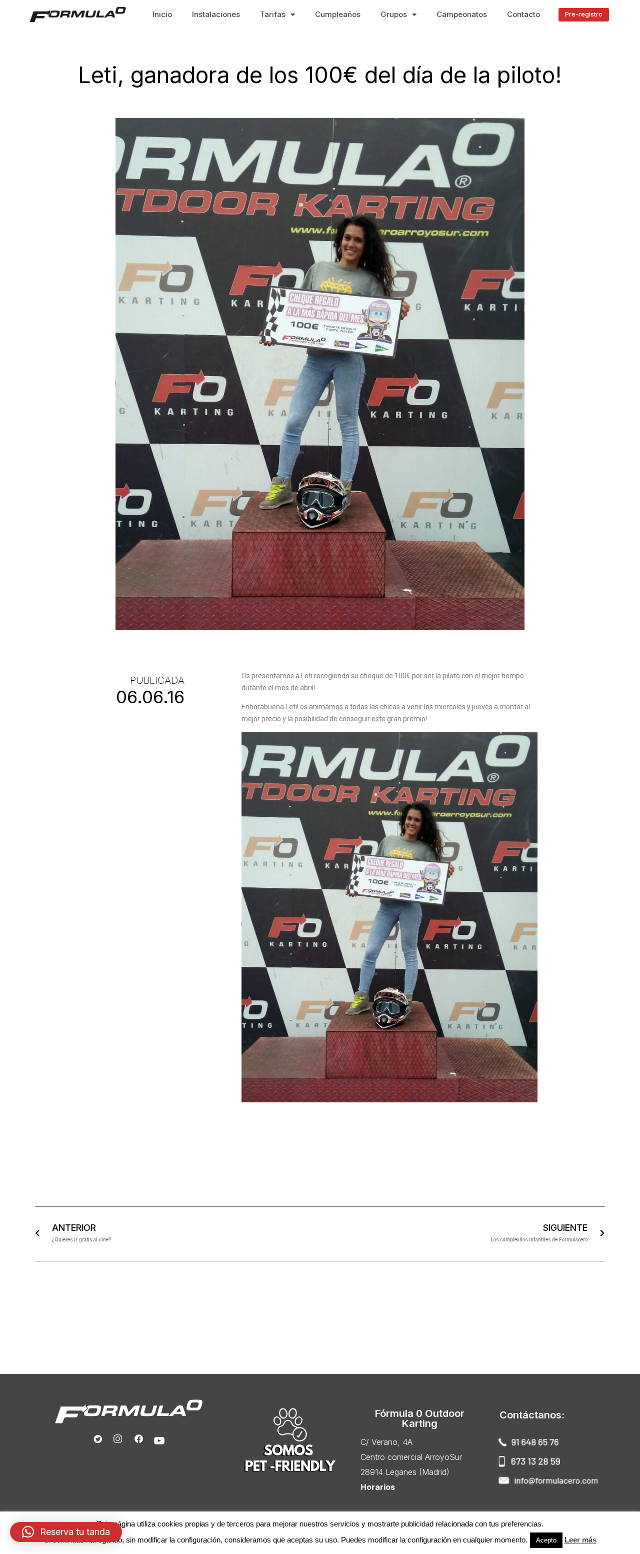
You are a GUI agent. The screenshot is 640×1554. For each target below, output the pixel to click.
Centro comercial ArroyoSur (411, 1457)
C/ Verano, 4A (386, 1442)
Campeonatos (461, 14)
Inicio (162, 14)
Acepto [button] (546, 1540)
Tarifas (273, 14)
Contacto (523, 14)
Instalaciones (216, 14)
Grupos (393, 14)
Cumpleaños (337, 14)
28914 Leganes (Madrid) (405, 1472)
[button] (583, 15)
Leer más (580, 1539)
